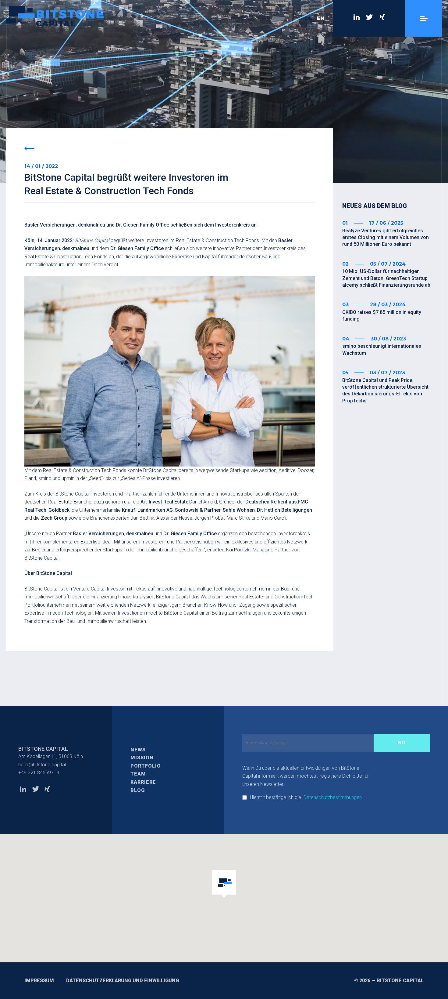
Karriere (143, 782)
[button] (224, 884)
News (138, 750)
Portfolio (145, 766)
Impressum (39, 980)
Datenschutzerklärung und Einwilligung (122, 980)
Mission (142, 758)
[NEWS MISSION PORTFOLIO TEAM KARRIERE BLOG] (423, 18)
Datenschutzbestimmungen (333, 797)
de (308, 18)
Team (138, 774)
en (320, 18)
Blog (137, 790)
